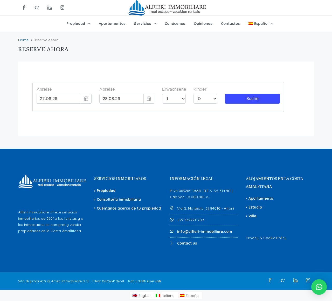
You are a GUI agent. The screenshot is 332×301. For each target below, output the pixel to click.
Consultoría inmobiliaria (119, 199)
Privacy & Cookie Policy (266, 237)
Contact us (187, 243)
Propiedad (75, 23)
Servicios (142, 23)
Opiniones (203, 23)
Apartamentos (112, 23)
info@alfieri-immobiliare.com (204, 231)
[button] (319, 287)
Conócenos (175, 23)
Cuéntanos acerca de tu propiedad (129, 208)
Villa (252, 216)
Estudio (255, 207)
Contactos (230, 23)
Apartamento (260, 198)
